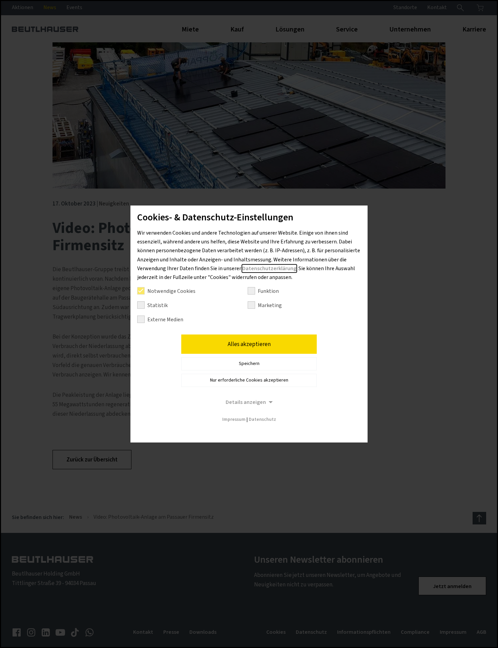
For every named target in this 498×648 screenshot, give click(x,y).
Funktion (268, 291)
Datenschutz (262, 419)
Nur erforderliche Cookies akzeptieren (249, 380)
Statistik (157, 305)
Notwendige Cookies (171, 291)
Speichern (249, 363)
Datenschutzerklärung (269, 268)
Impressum (234, 419)
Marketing (270, 305)
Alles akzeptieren (249, 344)
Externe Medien (165, 319)
